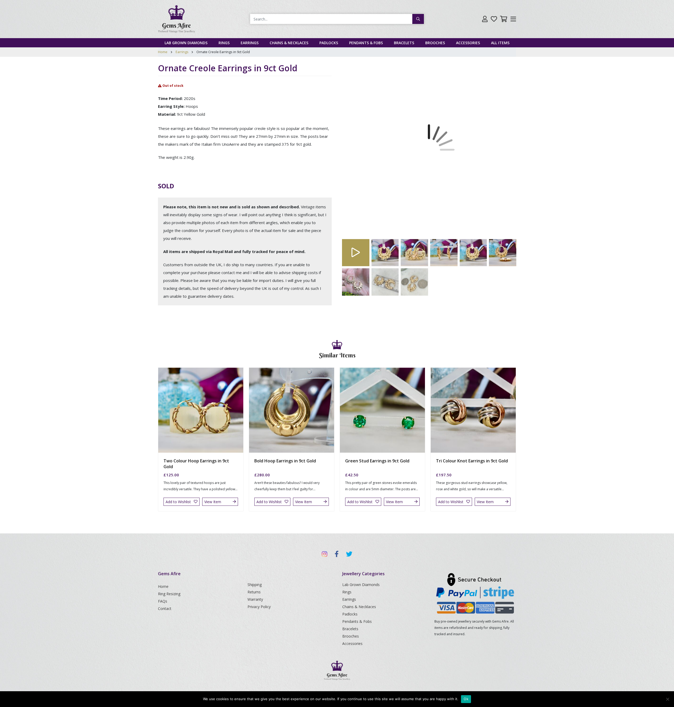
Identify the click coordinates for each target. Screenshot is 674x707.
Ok (466, 699)
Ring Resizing (169, 593)
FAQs (162, 601)
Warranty (255, 599)
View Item (212, 501)
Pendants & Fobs (366, 42)
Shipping (254, 584)
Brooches (435, 42)
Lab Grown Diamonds (186, 42)
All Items (500, 42)
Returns (254, 591)
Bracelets (404, 42)
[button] (355, 150)
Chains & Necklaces (289, 42)
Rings (224, 42)
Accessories (468, 42)
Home (162, 51)
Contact (164, 608)
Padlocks (328, 42)
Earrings (250, 42)
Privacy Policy (259, 606)
